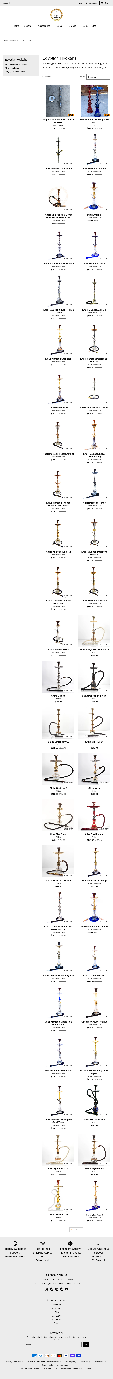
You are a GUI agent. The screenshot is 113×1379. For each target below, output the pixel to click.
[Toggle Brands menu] (78, 26)
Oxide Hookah (18, 1362)
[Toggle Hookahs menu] (33, 26)
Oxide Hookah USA (50, 1368)
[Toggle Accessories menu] (52, 26)
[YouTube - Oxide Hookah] (66, 1289)
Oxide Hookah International (71, 1368)
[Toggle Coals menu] (64, 26)
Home (5, 40)
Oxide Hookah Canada (30, 1368)
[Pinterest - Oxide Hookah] (61, 1289)
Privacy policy (85, 1362)
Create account (91, 3)
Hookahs (14, 40)
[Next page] (81, 1230)
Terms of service (100, 1362)
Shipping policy (47, 1365)
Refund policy (70, 1362)
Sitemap (89, 1368)
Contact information (64, 1365)
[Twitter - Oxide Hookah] (47, 1289)
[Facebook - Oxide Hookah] (51, 1289)
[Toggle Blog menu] (98, 26)
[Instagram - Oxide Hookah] (56, 1289)
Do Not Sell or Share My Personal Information (44, 1362)
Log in (81, 3)
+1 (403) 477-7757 (47, 1280)
